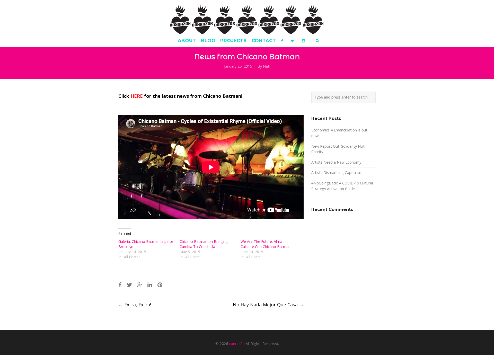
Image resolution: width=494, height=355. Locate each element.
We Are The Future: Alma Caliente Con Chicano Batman (265, 244)
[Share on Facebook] (120, 284)
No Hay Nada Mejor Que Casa (268, 304)
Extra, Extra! (134, 304)
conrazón (237, 343)
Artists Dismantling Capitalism (337, 172)
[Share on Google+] (139, 284)
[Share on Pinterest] (159, 284)
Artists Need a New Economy (336, 162)
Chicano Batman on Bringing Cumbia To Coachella (203, 244)
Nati (266, 66)
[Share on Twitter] (129, 284)
